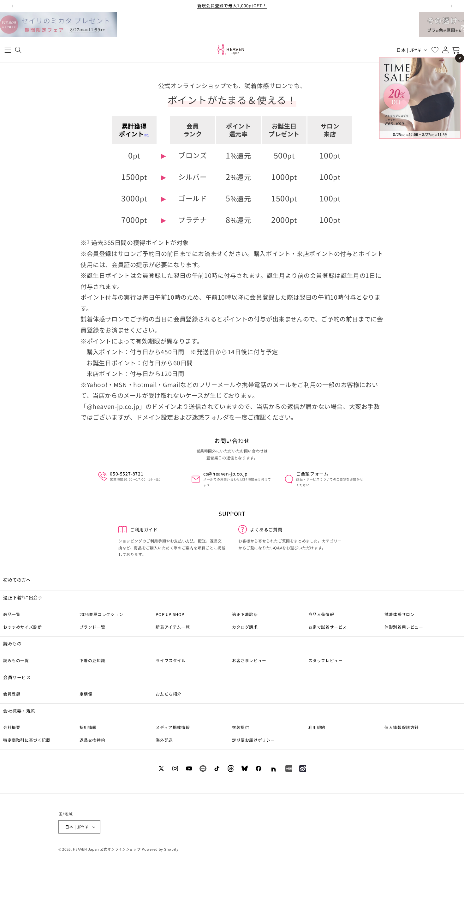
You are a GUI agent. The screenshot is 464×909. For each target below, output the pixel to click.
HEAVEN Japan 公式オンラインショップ (107, 849)
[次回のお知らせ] (452, 6)
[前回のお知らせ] (12, 6)
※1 (146, 135)
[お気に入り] (435, 50)
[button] (8, 50)
